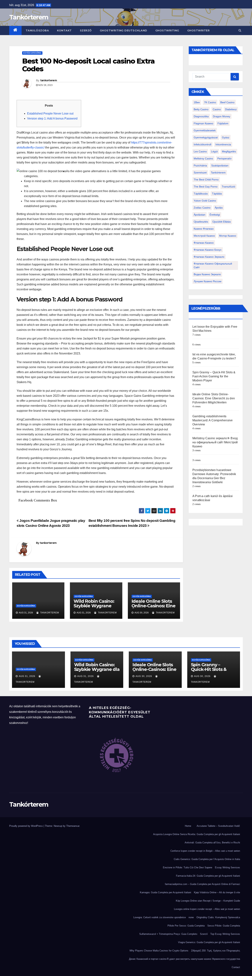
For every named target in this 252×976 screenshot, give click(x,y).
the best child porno (206, 179)
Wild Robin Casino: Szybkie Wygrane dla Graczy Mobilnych (94, 608)
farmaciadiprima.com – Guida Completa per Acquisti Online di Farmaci (202, 884)
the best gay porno (206, 186)
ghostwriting (167, 30)
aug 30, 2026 (144, 676)
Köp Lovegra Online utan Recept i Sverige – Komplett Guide (208, 900)
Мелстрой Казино (204, 235)
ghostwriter (198, 30)
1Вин (197, 102)
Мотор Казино (227, 235)
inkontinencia (223, 144)
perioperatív (224, 158)
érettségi (215, 214)
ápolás (219, 207)
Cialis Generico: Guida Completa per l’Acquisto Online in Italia (207, 859)
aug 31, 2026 (27, 676)
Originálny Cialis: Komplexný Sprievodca (218, 917)
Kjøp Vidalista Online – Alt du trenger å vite (217, 892)
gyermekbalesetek (205, 130)
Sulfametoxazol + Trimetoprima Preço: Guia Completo (168, 934)
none (191, 917)
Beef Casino (227, 102)
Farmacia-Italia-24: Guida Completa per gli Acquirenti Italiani (208, 875)
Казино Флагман (204, 228)
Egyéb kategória (32, 53)
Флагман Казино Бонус (208, 249)
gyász (225, 137)
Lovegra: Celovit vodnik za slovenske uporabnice (159, 917)
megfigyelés (229, 151)
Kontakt (64, 30)
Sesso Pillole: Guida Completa (223, 925)
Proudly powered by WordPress (26, 826)
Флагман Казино (204, 242)
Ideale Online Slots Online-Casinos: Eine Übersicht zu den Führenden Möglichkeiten (213, 398)
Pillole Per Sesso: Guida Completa (186, 925)
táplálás (217, 193)
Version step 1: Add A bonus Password (52, 118)
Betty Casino (201, 109)
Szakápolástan (219, 165)
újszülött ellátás (221, 221)
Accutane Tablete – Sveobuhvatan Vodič (218, 826)
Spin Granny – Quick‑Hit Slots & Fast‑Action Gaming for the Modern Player (213, 376)
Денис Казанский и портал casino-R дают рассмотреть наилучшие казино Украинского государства (184, 959)
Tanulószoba (37, 30)
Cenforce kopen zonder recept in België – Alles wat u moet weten (205, 850)
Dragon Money (221, 116)
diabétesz (231, 109)
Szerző (86, 30)
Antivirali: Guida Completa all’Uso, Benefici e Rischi (212, 842)
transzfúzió (228, 186)
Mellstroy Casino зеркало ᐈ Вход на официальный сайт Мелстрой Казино (215, 442)
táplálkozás (201, 193)
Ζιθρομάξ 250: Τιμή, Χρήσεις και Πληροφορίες (215, 950)
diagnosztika (201, 116)
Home (188, 826)
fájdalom (223, 123)
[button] (240, 30)
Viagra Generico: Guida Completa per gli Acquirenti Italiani (209, 942)
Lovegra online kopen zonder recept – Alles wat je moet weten (207, 909)
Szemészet (200, 172)
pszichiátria (200, 165)
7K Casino (210, 102)
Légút (214, 151)
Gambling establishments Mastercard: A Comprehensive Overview (212, 420)
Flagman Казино (203, 123)
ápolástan (199, 214)
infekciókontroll (202, 144)
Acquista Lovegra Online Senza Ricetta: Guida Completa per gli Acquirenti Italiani (196, 834)
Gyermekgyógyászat (206, 137)
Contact (236, 967)
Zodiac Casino (202, 207)
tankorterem (48, 80)
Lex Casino (200, 151)
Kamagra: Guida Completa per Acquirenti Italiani (165, 892)
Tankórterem (28, 17)
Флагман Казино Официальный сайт (213, 265)
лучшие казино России (207, 281)
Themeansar (72, 826)
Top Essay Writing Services (225, 934)
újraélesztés (201, 221)
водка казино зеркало (207, 274)
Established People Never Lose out (50, 113)
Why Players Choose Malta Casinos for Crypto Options (159, 950)
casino (217, 109)
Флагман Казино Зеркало (209, 256)
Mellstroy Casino (203, 158)
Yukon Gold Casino (205, 200)
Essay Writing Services (227, 867)
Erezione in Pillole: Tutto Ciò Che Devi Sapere (187, 867)
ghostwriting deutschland (123, 30)
